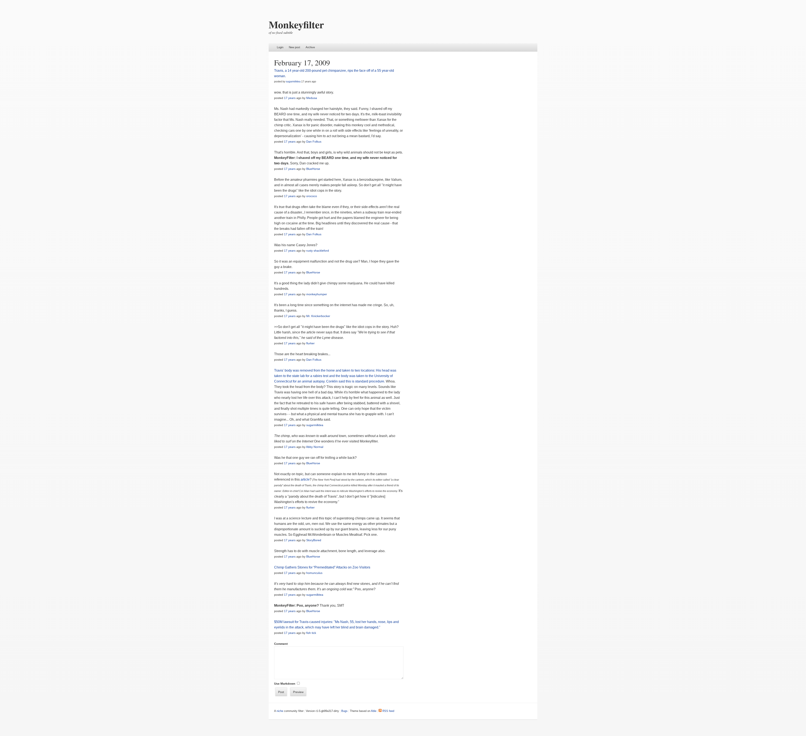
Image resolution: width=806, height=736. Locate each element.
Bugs (344, 711)
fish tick (311, 633)
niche (280, 711)
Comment (281, 643)
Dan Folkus (313, 141)
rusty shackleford (317, 250)
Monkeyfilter (296, 24)
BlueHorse (313, 168)
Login (280, 47)
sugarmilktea (293, 81)
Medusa (311, 98)
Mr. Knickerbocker (318, 316)
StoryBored (313, 540)
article (305, 479)
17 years (290, 98)
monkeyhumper (316, 294)
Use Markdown (284, 683)
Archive (310, 47)
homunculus (314, 573)
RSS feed (388, 711)
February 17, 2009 (302, 62)
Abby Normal (314, 447)
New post (294, 47)
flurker (310, 343)
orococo (311, 196)
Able (373, 711)
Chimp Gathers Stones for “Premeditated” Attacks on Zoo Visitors (322, 567)
